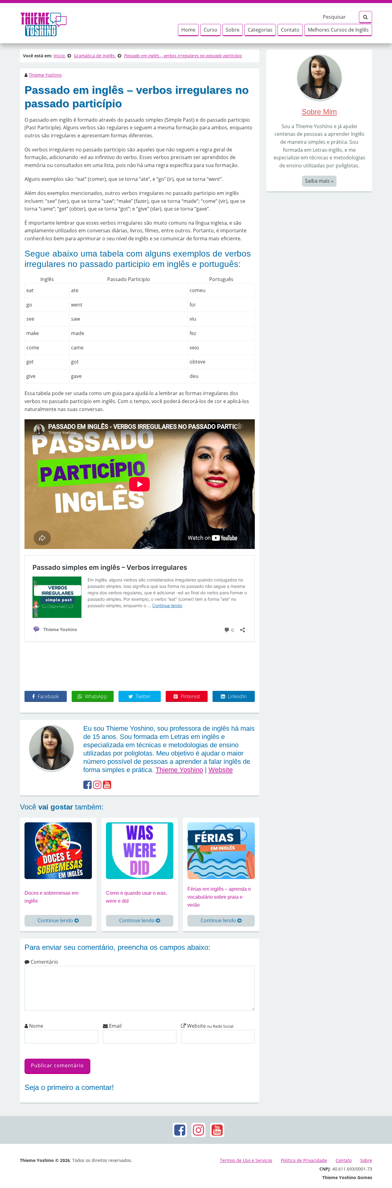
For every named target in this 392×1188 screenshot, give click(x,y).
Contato (290, 29)
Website (221, 770)
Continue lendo (56, 920)
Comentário (43, 961)
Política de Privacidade (304, 1160)
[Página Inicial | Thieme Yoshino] (43, 22)
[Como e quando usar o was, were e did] (139, 850)
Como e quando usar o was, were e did (136, 897)
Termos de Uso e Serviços (246, 1160)
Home (188, 29)
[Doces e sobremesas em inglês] (58, 850)
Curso (210, 29)
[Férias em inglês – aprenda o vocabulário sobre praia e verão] (221, 850)
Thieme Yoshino (45, 75)
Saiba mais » (319, 180)
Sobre (232, 29)
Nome (35, 1025)
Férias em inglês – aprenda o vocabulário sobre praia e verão (219, 896)
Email (115, 1025)
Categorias (260, 29)
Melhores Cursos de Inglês (338, 29)
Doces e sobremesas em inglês (51, 897)
